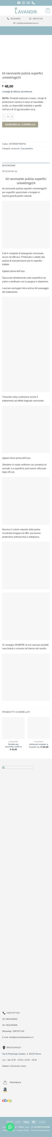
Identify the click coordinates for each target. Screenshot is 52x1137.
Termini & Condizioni (40, 1130)
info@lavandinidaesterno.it (27, 23)
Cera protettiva (27, 148)
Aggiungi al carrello (20, 124)
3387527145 (37, 19)
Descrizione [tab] (8, 165)
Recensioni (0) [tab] (9, 171)
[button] (4, 10)
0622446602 (15, 19)
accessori (15, 148)
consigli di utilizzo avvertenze (17, 91)
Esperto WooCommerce (29, 994)
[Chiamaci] (22, 990)
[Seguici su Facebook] (5, 990)
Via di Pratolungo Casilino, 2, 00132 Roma (21, 1054)
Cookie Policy (23, 1130)
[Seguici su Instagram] (11, 990)
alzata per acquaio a (38, 744)
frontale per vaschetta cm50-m (13, 745)
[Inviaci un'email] (16, 990)
